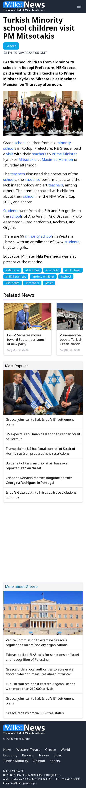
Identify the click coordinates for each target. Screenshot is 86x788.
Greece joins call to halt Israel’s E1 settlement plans (40, 421)
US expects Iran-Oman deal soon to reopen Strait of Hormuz (43, 436)
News (7, 749)
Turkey (44, 755)
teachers (39, 153)
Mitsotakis (27, 159)
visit (9, 153)
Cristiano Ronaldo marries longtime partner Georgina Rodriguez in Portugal (39, 480)
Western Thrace (28, 749)
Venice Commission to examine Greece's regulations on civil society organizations (37, 642)
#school (66, 276)
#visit (49, 283)
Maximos (49, 159)
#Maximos (32, 270)
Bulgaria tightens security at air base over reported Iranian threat (37, 465)
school (20, 142)
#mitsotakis (72, 270)
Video (58, 755)
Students (10, 210)
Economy (10, 755)
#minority (52, 270)
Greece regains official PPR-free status (35, 713)
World (65, 749)
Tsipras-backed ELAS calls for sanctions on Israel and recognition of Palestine (42, 657)
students (32, 179)
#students (12, 283)
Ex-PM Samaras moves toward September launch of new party (27, 339)
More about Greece (21, 586)
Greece (50, 749)
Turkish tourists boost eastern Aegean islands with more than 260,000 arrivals (40, 686)
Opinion (39, 761)
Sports (55, 761)
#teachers (32, 283)
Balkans (28, 755)
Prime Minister (64, 153)
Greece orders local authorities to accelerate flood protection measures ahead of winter (39, 671)
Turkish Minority (15, 761)
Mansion (65, 159)
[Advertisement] (43, 541)
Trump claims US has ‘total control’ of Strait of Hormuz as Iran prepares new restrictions (40, 451)
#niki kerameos (16, 276)
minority (63, 142)
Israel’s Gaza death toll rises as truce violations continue (41, 494)
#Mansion (12, 270)
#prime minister (43, 276)
